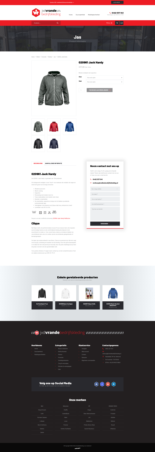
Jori (89, 417)
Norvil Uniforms (42, 425)
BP (89, 406)
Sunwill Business (89, 429)
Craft (42, 413)
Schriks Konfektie (66, 429)
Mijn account (85, 351)
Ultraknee (113, 429)
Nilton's (113, 421)
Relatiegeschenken (94, 15)
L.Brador (42, 421)
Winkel (38, 56)
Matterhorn (89, 421)
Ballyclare (65, 406)
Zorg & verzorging (63, 363)
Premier (65, 425)
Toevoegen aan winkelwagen (98, 90)
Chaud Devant (42, 410)
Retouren (84, 357)
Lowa (65, 421)
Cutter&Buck (65, 413)
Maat (80, 81)
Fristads (113, 413)
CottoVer (112, 410)
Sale (59, 369)
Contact (84, 354)
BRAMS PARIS (113, 406)
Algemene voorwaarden (88, 360)
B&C (42, 406)
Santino (42, 429)
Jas (55, 56)
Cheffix (66, 410)
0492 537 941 (109, 348)
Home (70, 15)
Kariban (113, 417)
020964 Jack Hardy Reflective (61, 218)
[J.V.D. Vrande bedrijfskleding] (46, 13)
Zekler (42, 432)
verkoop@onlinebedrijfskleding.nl (111, 353)
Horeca (60, 354)
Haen (65, 417)
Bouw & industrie (63, 348)
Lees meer (116, 2)
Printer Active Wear (89, 425)
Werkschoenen (62, 351)
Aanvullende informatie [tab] (53, 163)
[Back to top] (152, 449)
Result (113, 425)
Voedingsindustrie (63, 360)
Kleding (50, 56)
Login (121, 23)
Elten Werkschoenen (89, 413)
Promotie (44, 56)
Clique (89, 410)
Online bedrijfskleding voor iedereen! (82, 446)
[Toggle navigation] (111, 23)
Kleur (80, 77)
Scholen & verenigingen (64, 366)
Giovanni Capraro (42, 417)
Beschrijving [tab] (38, 163)
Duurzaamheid (80, 15)
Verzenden (104, 223)
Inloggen (84, 348)
